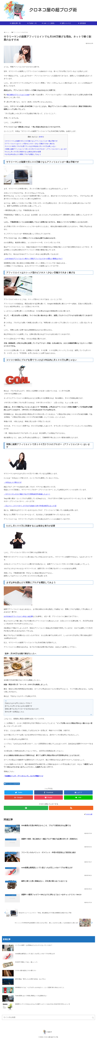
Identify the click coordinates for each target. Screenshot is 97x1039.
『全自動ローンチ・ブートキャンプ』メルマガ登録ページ (23, 776)
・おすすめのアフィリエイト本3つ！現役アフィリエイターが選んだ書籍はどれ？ (33, 259)
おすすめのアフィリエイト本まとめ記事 (18, 616)
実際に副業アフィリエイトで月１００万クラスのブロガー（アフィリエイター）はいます (36, 149)
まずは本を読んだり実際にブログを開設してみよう (23, 154)
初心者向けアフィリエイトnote (18, 95)
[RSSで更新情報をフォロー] (71, 808)
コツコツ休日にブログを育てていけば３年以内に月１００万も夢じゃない (30, 146)
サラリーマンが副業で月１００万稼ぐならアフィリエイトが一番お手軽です (31, 141)
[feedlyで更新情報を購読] (26, 808)
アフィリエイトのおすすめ (12, 783)
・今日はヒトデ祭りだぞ (13, 482)
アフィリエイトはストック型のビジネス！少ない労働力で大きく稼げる (30, 143)
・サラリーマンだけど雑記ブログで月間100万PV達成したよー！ (27, 494)
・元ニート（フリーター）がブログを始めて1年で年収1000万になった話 (30, 506)
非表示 (41, 137)
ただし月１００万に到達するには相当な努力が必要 (23, 151)
